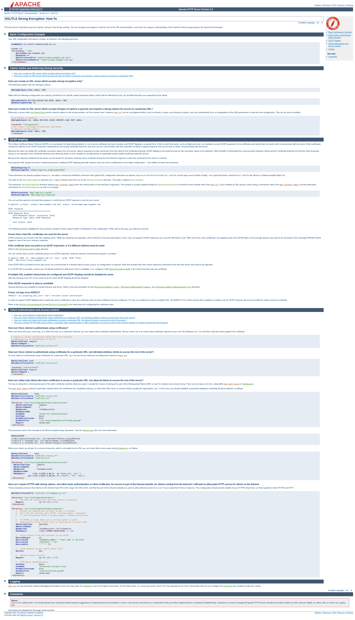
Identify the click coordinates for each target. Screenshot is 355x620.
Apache (7, 13)
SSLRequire (248, 384)
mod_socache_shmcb (64, 185)
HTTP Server (17, 13)
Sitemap (349, 5)
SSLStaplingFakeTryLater (107, 287)
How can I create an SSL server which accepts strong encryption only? (45, 73)
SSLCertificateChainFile (32, 304)
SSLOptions (88, 430)
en (317, 23)
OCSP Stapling (334, 41)
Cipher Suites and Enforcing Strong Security (339, 36)
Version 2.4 (44, 13)
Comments (332, 57)
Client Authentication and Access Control (338, 45)
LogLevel (87, 586)
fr (322, 23)
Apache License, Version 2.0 (31, 615)
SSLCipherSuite (38, 112)
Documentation (31, 13)
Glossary (341, 5)
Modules (318, 5)
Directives (327, 5)
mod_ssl (118, 112)
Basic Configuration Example (340, 32)
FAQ (334, 5)
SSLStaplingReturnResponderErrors (173, 287)
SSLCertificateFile (59, 304)
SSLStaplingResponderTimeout (136, 287)
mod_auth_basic (232, 384)
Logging (331, 49)
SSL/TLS (54, 13)
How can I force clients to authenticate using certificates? (39, 315)
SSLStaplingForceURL (29, 249)
